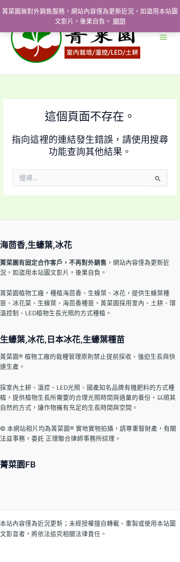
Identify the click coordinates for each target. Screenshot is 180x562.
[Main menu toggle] (163, 37)
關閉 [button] (119, 21)
